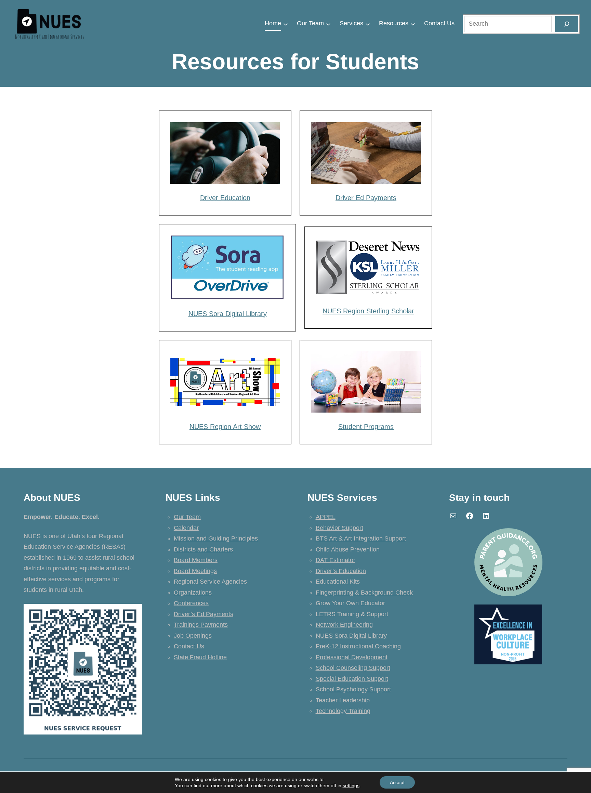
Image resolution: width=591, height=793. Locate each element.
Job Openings (193, 635)
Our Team (187, 517)
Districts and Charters (203, 549)
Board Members (196, 560)
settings (351, 785)
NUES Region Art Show (225, 426)
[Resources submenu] (412, 23)
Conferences (191, 603)
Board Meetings (195, 571)
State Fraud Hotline (200, 657)
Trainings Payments (201, 624)
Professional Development (352, 657)
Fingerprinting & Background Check (364, 592)
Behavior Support (339, 527)
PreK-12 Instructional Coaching (358, 646)
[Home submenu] (285, 23)
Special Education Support (352, 678)
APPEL (326, 517)
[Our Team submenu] (328, 23)
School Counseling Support (353, 667)
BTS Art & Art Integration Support (361, 538)
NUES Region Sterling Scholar (368, 311)
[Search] (566, 24)
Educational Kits (338, 581)
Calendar (186, 527)
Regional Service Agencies (210, 581)
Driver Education (225, 198)
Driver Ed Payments (366, 198)
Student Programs (366, 426)
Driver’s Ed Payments (203, 614)
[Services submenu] (367, 23)
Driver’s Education (341, 571)
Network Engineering (344, 624)
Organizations (193, 592)
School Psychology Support (353, 689)
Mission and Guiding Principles (216, 538)
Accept (397, 782)
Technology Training (343, 710)
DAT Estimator (335, 560)
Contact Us (189, 646)
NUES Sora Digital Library (227, 313)
